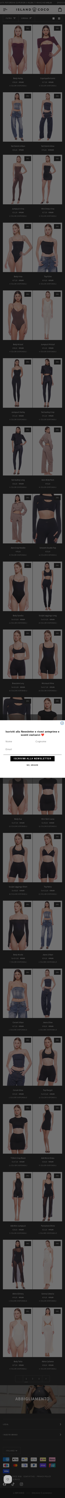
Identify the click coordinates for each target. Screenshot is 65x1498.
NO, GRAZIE (32, 765)
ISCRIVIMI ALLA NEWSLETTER (32, 759)
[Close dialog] (62, 723)
